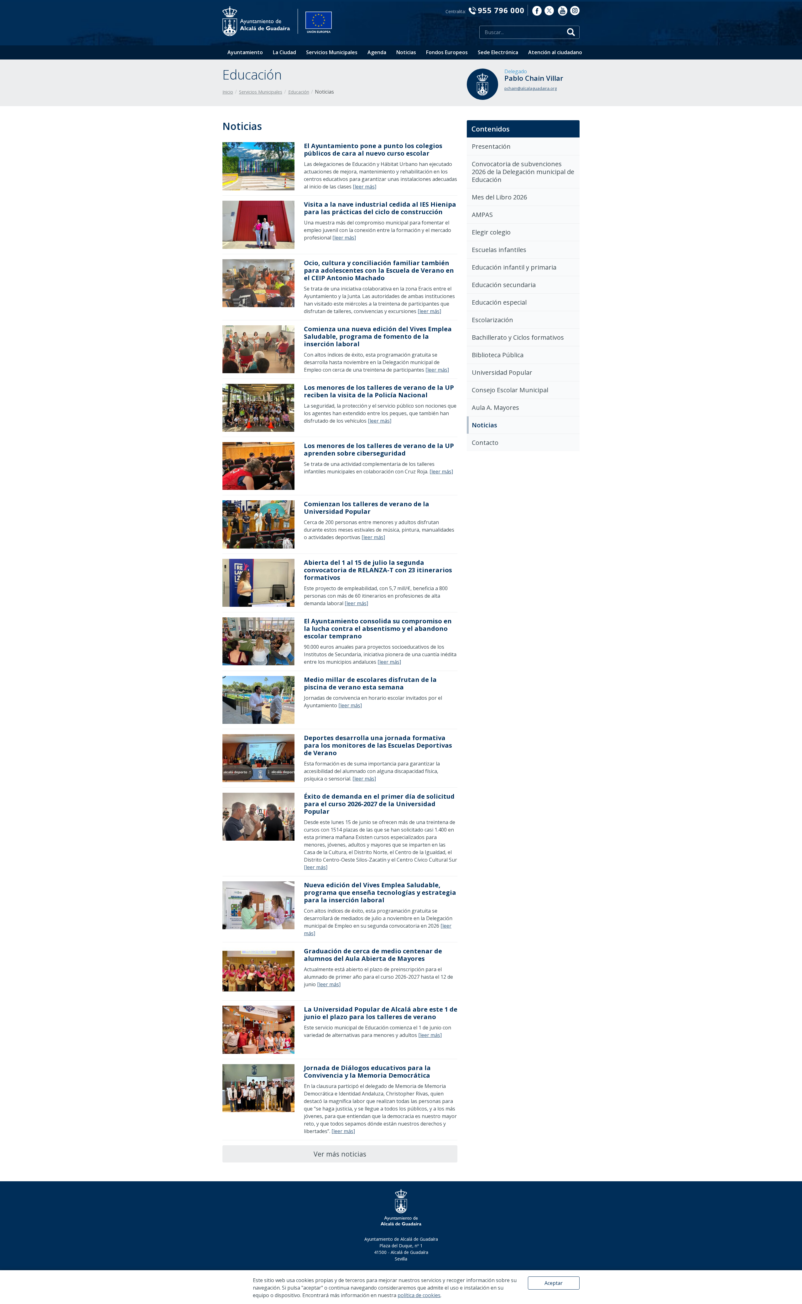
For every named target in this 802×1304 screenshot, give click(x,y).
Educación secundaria (504, 285)
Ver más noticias (340, 1153)
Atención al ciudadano (555, 52)
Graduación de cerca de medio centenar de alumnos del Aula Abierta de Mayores (373, 955)
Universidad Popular (502, 372)
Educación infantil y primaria (514, 267)
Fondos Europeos (447, 52)
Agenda (376, 52)
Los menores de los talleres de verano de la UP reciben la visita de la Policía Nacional (379, 391)
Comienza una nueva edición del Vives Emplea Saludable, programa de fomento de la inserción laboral (378, 336)
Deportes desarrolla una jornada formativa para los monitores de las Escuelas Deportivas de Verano (378, 745)
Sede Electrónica (498, 52)
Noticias (406, 52)
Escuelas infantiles (499, 249)
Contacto (485, 442)
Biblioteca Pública (497, 355)
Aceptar (553, 1283)
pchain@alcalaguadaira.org (530, 88)
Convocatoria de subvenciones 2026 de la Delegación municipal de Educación (523, 172)
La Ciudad (284, 52)
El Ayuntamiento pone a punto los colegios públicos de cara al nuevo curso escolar (373, 149)
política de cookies (419, 1295)
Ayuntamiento (245, 52)
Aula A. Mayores (495, 407)
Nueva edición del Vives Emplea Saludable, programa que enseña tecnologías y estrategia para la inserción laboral (380, 892)
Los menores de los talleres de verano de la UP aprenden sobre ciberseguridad (379, 449)
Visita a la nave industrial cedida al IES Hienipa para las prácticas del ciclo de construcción (380, 208)
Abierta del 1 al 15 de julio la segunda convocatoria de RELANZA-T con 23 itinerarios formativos (378, 570)
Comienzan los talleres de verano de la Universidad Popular (366, 508)
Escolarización (492, 320)
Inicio (227, 92)
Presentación (491, 146)
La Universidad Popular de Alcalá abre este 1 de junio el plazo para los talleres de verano (380, 1013)
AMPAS (482, 214)
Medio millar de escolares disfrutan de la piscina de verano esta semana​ (370, 683)
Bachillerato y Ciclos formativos (518, 337)
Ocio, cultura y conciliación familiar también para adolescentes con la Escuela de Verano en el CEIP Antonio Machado (379, 270)
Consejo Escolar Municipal (510, 390)
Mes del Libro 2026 (499, 197)
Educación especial (499, 302)
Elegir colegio (491, 232)
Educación (298, 92)
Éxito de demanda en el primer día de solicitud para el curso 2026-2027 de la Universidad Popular (379, 804)
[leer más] (364, 186)
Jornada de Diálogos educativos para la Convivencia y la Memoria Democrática (367, 1072)
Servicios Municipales (331, 52)
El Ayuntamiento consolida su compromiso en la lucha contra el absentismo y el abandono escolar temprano (378, 628)
